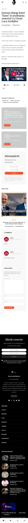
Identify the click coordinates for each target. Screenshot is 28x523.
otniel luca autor (15, 100)
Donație (4, 442)
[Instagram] (14, 400)
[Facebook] (9, 400)
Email (5, 301)
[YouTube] (16, 400)
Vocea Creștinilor (6, 25)
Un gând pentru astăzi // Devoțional (17, 465)
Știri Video (22, 512)
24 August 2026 (13, 460)
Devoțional (7, 134)
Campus (4, 426)
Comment (6, 278)
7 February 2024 (16, 25)
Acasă (4, 409)
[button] (25, 2)
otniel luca (5, 100)
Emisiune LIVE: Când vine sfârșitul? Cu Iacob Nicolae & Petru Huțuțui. (14, 223)
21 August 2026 (13, 476)
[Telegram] (19, 400)
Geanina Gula (7, 140)
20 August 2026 (13, 484)
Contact (7, 514)
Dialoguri (4, 8)
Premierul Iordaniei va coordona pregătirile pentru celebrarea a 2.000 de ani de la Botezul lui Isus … (18, 490)
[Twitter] (11, 400)
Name (5, 295)
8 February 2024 (16, 140)
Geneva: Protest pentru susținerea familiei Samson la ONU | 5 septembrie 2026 (17, 457)
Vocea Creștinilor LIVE (9, 512)
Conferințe (5, 438)
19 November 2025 (19, 226)
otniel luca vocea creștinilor (10, 102)
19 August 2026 (13, 494)
